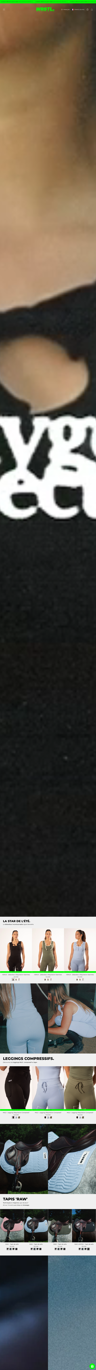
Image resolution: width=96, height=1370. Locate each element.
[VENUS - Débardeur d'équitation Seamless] (16, 950)
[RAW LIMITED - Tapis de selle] (84, 1225)
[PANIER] (92, 9)
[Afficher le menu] (4, 9)
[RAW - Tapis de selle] (12, 1225)
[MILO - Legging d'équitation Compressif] (16, 1088)
